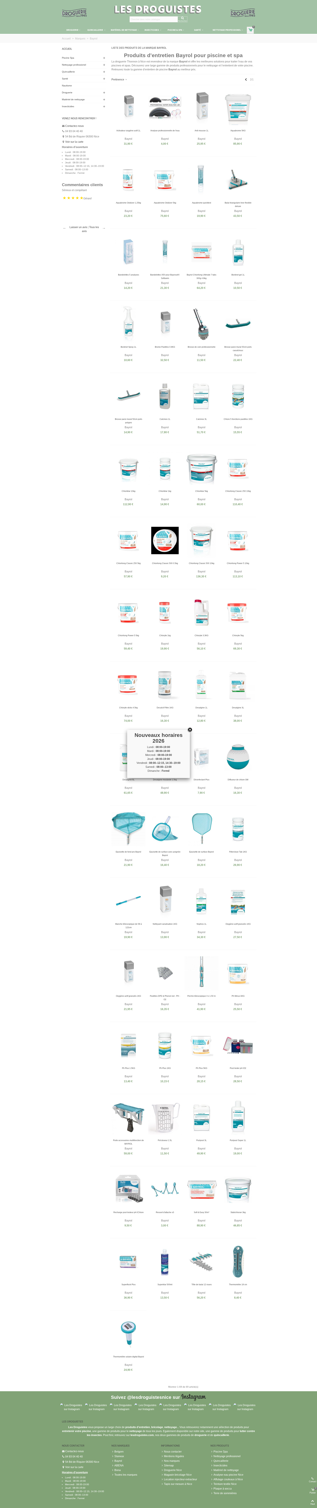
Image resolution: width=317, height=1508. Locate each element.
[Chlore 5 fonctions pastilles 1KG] (238, 396)
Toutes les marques (125, 1474)
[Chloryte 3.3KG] (202, 612)
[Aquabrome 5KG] (238, 107)
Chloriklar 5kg (201, 491)
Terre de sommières (225, 1493)
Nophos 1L (202, 924)
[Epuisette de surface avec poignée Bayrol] (165, 829)
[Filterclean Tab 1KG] (238, 829)
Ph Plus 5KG (201, 1068)
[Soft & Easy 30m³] (202, 1189)
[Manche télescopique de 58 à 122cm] (128, 901)
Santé (197, 30)
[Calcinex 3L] (202, 396)
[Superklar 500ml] (165, 1261)
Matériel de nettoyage (124, 30)
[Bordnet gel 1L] (238, 252)
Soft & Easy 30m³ (201, 1212)
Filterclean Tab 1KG (238, 852)
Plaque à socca (222, 1488)
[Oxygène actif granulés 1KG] (238, 901)
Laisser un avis (78, 227)
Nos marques (172, 1460)
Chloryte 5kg (238, 635)
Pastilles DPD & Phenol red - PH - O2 (165, 998)
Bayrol (118, 1460)
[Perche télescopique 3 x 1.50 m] (202, 973)
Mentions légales (174, 1456)
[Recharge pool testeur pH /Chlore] (128, 1189)
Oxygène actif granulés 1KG (238, 924)
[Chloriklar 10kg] (128, 468)
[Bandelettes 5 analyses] (128, 252)
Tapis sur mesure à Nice (178, 1484)
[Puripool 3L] (202, 1117)
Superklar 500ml (165, 1284)
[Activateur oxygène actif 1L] (128, 107)
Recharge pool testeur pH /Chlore (128, 1212)
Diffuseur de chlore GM (238, 780)
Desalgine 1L (201, 708)
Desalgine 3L (238, 708)
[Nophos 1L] (202, 901)
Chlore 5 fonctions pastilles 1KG (238, 419)
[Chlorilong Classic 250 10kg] (238, 468)
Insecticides (151, 30)
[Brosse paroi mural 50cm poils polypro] (128, 396)
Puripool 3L (201, 1140)
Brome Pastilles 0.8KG (165, 347)
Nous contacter (173, 1451)
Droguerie (72, 30)
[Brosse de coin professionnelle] (202, 324)
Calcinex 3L (201, 419)
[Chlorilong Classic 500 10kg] (202, 540)
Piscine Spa (68, 57)
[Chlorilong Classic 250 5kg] (128, 540)
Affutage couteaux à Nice (228, 1479)
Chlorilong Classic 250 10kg (238, 491)
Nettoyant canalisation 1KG (165, 924)
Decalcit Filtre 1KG (165, 708)
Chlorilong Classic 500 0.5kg (165, 563)
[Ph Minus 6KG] (238, 973)
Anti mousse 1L (202, 130)
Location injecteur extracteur (180, 1479)
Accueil (67, 48)
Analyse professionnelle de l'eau (165, 130)
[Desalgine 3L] (238, 684)
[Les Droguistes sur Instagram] (71, 1407)
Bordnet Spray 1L (128, 347)
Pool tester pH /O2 (238, 1068)
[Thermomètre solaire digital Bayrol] (128, 1333)
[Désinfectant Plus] (202, 757)
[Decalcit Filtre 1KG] (165, 684)
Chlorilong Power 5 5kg (128, 635)
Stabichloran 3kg (238, 1212)
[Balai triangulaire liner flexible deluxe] (238, 180)
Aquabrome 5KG (238, 130)
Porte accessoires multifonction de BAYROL (128, 1142)
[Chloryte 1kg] (165, 612)
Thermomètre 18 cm (238, 1284)
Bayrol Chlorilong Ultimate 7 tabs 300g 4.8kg (201, 276)
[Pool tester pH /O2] (238, 1045)
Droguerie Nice (173, 1470)
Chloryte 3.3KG (201, 635)
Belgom (118, 1451)
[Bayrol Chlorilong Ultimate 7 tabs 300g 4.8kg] (202, 252)
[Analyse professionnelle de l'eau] (165, 107)
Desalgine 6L (129, 780)
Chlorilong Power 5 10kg (238, 563)
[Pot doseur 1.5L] (165, 1117)
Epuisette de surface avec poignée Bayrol (164, 853)
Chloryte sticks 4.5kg (128, 708)
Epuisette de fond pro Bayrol (128, 852)
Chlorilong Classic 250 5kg (128, 563)
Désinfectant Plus (201, 780)
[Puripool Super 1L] (238, 1117)
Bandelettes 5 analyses (128, 275)
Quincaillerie (95, 30)
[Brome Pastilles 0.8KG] (165, 324)
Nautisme (67, 85)
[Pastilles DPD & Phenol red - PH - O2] (165, 973)
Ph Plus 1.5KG (128, 1068)
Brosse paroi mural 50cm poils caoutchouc (238, 349)
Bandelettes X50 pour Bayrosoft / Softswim (165, 276)
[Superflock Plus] (128, 1261)
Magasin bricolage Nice (178, 1474)
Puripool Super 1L (238, 1140)
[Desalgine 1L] (202, 684)
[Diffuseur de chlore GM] (238, 757)
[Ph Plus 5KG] (202, 1045)
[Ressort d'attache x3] (165, 1189)
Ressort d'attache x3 (165, 1212)
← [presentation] (64, 227)
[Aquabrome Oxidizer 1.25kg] (128, 180)
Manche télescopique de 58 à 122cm (128, 926)
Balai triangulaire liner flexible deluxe (238, 204)
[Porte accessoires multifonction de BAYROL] (128, 1117)
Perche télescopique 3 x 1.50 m (201, 996)
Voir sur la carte (74, 141)
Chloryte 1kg (165, 635)
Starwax (119, 1456)
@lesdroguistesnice (149, 1397)
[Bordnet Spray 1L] (128, 324)
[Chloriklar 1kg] (165, 468)
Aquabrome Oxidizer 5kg (165, 203)
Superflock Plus (129, 1284)
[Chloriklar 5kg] (202, 468)
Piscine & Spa (175, 30)
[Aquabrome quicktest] (202, 180)
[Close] (190, 730)
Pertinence (118, 79)
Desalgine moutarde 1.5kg (165, 780)
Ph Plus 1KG (165, 1068)
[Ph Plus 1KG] (165, 1045)
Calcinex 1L (165, 419)
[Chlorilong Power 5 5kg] (128, 612)
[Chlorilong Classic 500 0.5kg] (165, 540)
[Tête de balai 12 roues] (202, 1261)
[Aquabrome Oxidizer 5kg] (165, 180)
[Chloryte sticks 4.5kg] (128, 684)
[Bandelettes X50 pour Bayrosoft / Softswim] (165, 252)
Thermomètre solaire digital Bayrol (128, 1357)
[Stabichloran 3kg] (238, 1189)
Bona (117, 1470)
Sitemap (169, 1465)
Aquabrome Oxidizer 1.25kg (128, 203)
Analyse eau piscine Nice (228, 1474)
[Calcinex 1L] (165, 396)
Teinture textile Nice (225, 1484)
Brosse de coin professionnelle (201, 347)
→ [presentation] (104, 227)
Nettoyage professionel (227, 30)
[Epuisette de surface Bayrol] (202, 829)
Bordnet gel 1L (238, 275)
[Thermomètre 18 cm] (238, 1261)
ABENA (119, 1465)
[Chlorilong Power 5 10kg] (238, 540)
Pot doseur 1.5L (165, 1140)
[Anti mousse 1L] (202, 107)
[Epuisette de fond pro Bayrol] (128, 829)
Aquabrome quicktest (201, 203)
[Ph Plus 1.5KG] (128, 1045)
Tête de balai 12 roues (202, 1284)
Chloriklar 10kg (128, 491)
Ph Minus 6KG (238, 996)
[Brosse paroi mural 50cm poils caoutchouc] (238, 324)
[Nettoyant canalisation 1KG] (165, 901)
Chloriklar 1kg (165, 491)
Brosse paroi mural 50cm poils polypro (128, 421)
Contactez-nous (74, 126)
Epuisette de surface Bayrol (201, 852)
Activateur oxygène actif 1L (128, 130)
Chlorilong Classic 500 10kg (201, 563)
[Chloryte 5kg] (238, 612)
